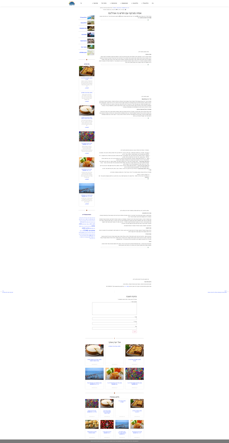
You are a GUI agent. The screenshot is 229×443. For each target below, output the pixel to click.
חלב (82, 220)
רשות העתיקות (85, 235)
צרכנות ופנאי (114, 3)
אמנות (91, 219)
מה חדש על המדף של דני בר (86, 226)
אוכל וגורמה (119, 7)
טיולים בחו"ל (145, 3)
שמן (87, 237)
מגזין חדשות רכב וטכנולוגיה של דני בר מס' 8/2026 (86, 196)
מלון (91, 228)
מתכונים (89, 230)
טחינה (88, 222)
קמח (82, 234)
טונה (92, 222)
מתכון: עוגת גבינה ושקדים (86, 92)
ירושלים (84, 224)
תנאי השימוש (106, 441)
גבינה (80, 219)
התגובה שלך (134, 301)
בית (153, 3)
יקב (88, 224)
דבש (90, 220)
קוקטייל (86, 234)
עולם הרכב (84, 34)
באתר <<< (126, 286)
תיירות (83, 237)
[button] (81, 3)
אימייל (135, 321)
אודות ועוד (95, 3)
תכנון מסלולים (83, 52)
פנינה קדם (89, 232)
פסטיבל (81, 232)
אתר (136, 326)
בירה (87, 219)
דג (88, 220)
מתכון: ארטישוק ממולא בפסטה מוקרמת (91, 432)
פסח (85, 232)
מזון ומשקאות (125, 3)
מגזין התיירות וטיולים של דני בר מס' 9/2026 (87, 170)
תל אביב (92, 238)
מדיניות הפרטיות (100, 441)
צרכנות (93, 234)
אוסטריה (90, 217)
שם (136, 316)
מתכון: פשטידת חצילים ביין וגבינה (86, 78)
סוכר (81, 230)
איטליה (85, 217)
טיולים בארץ (135, 3)
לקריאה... (87, 88)
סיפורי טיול (103, 3)
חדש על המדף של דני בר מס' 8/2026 (107, 432)
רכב (91, 235)
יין (91, 224)
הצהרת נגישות (93, 441)
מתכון (86, 228)
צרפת (89, 234)
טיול (85, 222)
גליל (93, 220)
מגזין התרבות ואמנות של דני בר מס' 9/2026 (87, 144)
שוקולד (91, 237)
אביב (93, 217)
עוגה (93, 232)
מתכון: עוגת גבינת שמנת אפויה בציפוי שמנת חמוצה (86, 118)
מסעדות (114, 7)
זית (85, 220)
